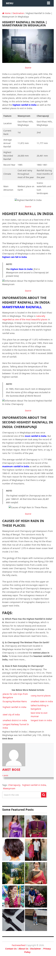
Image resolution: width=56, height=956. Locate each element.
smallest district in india (15, 720)
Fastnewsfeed (19, 945)
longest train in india (41, 720)
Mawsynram (9, 788)
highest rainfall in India (34, 785)
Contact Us (11, 948)
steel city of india (11, 714)
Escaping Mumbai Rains (15, 701)
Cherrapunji (14, 785)
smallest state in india (42, 701)
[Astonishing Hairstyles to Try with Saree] (13, 897)
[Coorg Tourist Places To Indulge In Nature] (13, 873)
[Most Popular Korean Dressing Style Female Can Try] (36, 920)
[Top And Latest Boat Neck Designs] (36, 873)
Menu (9, 3)
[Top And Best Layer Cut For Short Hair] (13, 850)
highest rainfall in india (14, 707)
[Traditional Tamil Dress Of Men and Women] (36, 897)
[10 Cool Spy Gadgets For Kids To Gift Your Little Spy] (13, 920)
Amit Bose (11, 769)
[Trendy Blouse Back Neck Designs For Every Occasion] (36, 826)
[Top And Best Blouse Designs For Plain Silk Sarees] (13, 826)
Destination (18, 13)
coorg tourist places (41, 695)
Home (7, 13)
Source (28, 67)
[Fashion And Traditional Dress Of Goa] (36, 850)
